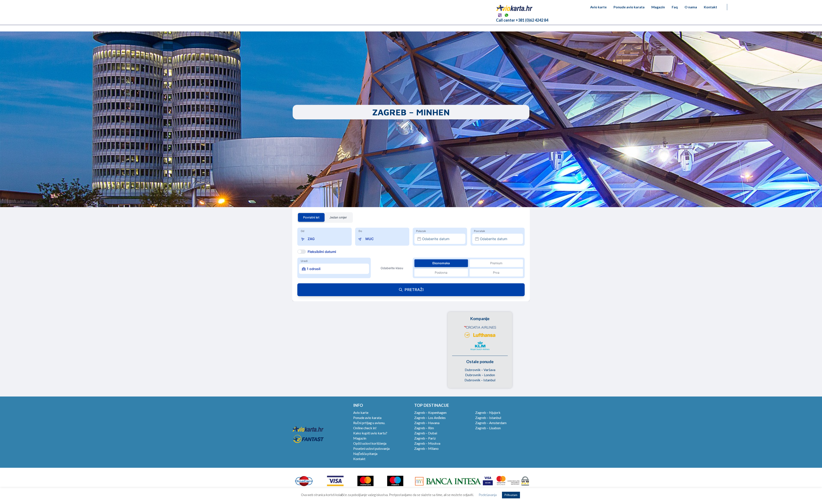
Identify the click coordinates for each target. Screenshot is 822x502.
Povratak (479, 231)
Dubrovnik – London (480, 375)
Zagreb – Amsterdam (490, 423)
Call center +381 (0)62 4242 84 (522, 20)
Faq (675, 7)
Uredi (304, 261)
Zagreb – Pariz (425, 438)
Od (302, 231)
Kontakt (710, 7)
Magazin (658, 7)
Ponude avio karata (629, 7)
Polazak (421, 231)
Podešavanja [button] (488, 495)
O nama (691, 7)
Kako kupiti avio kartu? (370, 433)
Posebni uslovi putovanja (371, 448)
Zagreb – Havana (426, 423)
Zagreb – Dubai (425, 433)
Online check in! (365, 428)
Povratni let (311, 217)
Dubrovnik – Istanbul (480, 380)
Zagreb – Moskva (427, 443)
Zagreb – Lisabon (488, 428)
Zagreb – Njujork (487, 412)
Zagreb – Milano (426, 448)
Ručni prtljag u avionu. (369, 423)
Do (360, 231)
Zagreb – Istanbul (488, 418)
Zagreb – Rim (424, 428)
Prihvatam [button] (511, 495)
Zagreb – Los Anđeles (430, 418)
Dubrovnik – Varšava (480, 370)
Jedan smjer (338, 217)
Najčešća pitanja (365, 454)
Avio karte (598, 7)
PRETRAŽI (414, 289)
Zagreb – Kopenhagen (430, 412)
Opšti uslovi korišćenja (369, 443)
